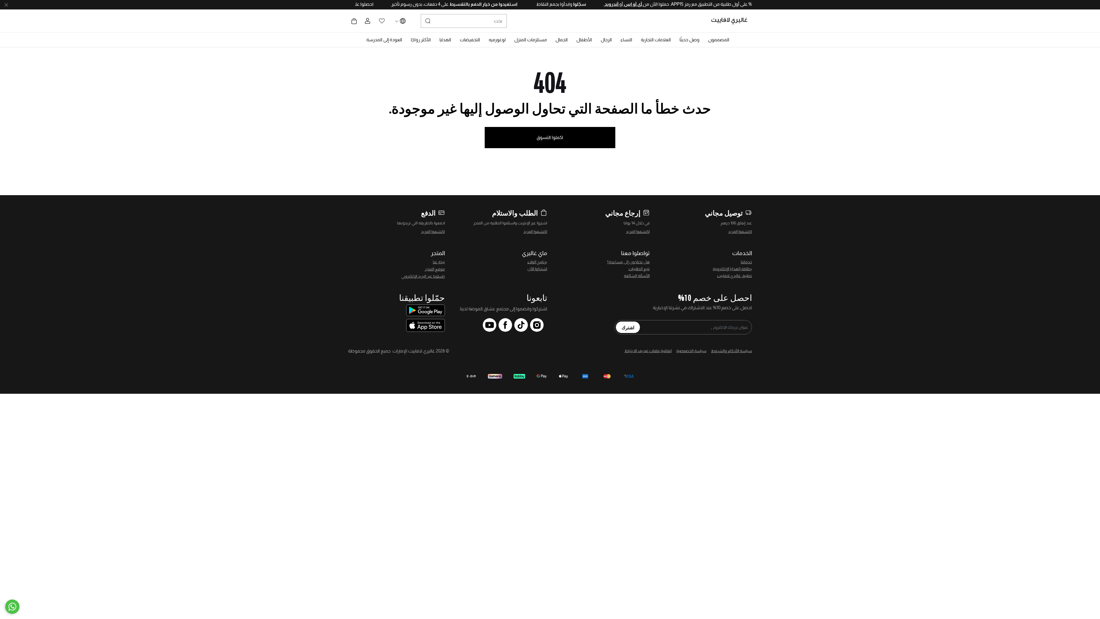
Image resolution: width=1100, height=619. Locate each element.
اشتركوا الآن (537, 269)
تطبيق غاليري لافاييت (734, 275)
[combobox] (464, 21)
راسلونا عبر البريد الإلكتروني (423, 276)
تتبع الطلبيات (639, 269)
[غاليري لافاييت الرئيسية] (732, 21)
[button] (718, 40)
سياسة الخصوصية (691, 350)
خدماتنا (746, 262)
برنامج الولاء (537, 262)
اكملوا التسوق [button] (550, 137)
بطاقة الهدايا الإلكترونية (732, 269)
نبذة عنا (439, 262)
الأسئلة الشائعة (637, 275)
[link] (656, 40)
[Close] (6, 5)
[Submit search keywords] (428, 21)
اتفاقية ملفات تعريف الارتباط (648, 350)
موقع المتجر (435, 269)
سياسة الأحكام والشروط (731, 350)
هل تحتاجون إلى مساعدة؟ (628, 262)
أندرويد (592, 4)
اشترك (628, 327)
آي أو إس (614, 4)
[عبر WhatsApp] (12, 607)
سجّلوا (560, 4)
